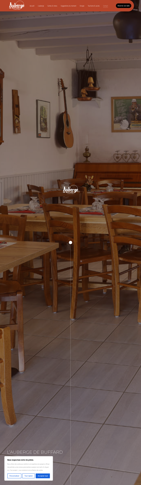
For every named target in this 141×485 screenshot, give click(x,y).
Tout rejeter (28, 476)
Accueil (32, 6)
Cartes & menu (52, 6)
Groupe (82, 6)
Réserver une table (124, 6)
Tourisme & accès (94, 6)
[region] (28, 468)
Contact (105, 6)
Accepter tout (43, 476)
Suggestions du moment (68, 6)
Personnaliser (14, 476)
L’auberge (41, 6)
